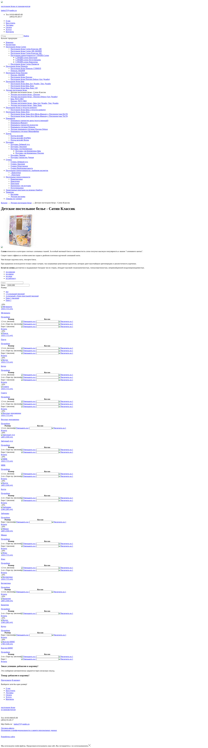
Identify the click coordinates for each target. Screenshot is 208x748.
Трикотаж (10, 192)
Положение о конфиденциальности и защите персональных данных (29, 730)
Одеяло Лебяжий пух (19, 162)
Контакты (10, 32)
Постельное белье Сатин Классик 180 (26, 49)
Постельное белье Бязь (15, 81)
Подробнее (5, 317)
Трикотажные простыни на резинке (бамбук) (24, 190)
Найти (26, 36)
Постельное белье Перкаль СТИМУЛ (26, 68)
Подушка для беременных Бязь (28, 151)
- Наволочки (16, 173)
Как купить (10, 23)
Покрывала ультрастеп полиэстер (24, 125)
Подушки (10, 142)
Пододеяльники (17, 188)
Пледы (8, 134)
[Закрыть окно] (89, 746)
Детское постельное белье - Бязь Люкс (26, 105)
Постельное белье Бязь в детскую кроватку (28, 110)
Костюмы (14, 194)
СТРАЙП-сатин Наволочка (26, 62)
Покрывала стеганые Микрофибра (25, 131)
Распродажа (11, 45)
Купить (4, 329)
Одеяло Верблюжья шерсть (22, 168)
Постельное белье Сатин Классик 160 (26, 53)
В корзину (16, 680)
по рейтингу (11, 278)
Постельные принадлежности (18, 177)
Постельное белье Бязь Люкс (22, 86)
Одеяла (9, 160)
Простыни (15, 183)
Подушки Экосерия (19, 147)
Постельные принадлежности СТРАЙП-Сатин (30, 55)
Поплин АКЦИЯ (18, 75)
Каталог (4, 203)
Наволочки (15, 181)
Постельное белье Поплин (16, 73)
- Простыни (15, 175)
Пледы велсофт (17, 136)
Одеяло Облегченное (19, 166)
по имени (10, 274)
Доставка (9, 25)
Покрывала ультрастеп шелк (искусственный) (29, 121)
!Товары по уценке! (14, 199)
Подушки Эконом (18, 155)
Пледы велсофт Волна (20, 140)
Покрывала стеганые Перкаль (23, 127)
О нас (8, 21)
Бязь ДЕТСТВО (17, 99)
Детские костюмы (18, 196)
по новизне (10, 272)
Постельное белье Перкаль (17, 66)
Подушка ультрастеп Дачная (22, 157)
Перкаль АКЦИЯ (18, 71)
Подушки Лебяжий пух (20, 144)
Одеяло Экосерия (18, 164)
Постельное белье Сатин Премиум (25, 64)
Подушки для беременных (21, 149)
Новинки (9, 42)
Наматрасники (17, 179)
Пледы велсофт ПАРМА (21, 138)
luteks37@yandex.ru (9, 10)
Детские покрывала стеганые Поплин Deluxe (29, 129)
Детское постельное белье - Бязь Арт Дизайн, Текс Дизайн (34, 103)
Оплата (9, 27)
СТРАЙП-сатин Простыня (26, 58)
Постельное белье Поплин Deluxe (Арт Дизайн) (30, 79)
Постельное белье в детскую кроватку (21, 107)
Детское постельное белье (16, 90)
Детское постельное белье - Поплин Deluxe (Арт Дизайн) (34, 97)
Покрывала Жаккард (19, 123)
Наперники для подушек (21, 186)
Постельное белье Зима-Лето (17, 112)
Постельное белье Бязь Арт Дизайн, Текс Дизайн (31, 84)
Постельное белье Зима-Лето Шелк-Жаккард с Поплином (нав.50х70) (39, 114)
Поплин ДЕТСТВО (19, 101)
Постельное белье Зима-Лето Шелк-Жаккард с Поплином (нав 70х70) (39, 116)
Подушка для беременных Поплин (29, 153)
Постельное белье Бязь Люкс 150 (24, 88)
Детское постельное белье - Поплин (25, 94)
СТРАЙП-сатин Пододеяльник (28, 60)
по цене (9, 276)
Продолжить (6, 680)
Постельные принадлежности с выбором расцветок (27, 170)
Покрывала (10, 118)
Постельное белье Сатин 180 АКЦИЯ (26, 51)
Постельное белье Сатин (16, 47)
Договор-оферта (7, 728)
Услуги (9, 29)
